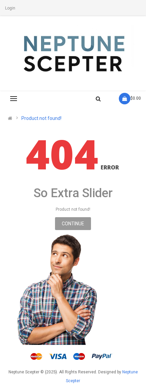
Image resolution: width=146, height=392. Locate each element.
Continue (73, 223)
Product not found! (41, 118)
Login (10, 8)
